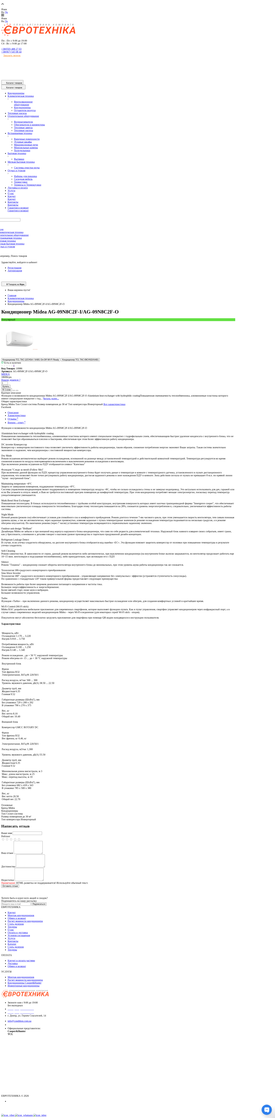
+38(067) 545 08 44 (11, 51)
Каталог (12, 944)
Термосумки (20, 182)
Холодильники (22, 150)
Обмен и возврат (17, 918)
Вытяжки (19, 159)
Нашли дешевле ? (10, 380)
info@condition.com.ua (19, 1021)
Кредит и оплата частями (21, 960)
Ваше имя (6, 833)
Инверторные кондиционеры (23, 985)
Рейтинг (5, 836)
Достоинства (8, 866)
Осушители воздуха (25, 110)
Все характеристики (114, 404)
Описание (13, 412)
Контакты (13, 941)
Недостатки (7, 880)
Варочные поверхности (27, 139)
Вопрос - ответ (16, 422)
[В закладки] (14, 390)
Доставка (13, 963)
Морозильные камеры (26, 147)
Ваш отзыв (7, 853)
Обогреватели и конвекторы (29, 124)
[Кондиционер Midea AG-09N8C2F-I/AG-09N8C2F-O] (19, 356)
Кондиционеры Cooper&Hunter (24, 982)
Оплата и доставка (18, 932)
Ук (6, 12)
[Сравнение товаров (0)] (2, 276)
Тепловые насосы (23, 130)
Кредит (12, 912)
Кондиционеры (22, 107)
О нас (11, 929)
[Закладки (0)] (2, 280)
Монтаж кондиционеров (21, 915)
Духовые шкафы (23, 142)
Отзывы (13, 419)
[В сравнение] (17, 390)
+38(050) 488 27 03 (11, 49)
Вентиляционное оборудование (23, 103)
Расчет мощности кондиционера (25, 921)
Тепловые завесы (23, 127)
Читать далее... (51, 398)
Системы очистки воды (27, 167)
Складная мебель (23, 179)
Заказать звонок (12, 55)
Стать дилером (16, 924)
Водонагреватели (23, 121)
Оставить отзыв (10, 886)
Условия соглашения (19, 935)
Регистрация (14, 267)
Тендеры (12, 926)
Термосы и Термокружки (27, 184)
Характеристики (17, 415)
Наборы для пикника (25, 176)
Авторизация (15, 270)
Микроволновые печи (26, 144)
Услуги (11, 938)
